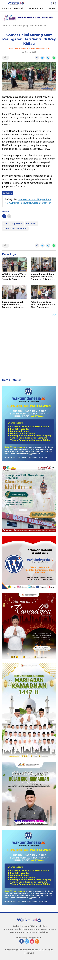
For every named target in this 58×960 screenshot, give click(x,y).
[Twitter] (26, 941)
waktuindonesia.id (19, 48)
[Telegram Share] (48, 58)
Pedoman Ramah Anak (42, 929)
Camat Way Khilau (13, 223)
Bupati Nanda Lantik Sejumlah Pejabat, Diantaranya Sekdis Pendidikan (13, 304)
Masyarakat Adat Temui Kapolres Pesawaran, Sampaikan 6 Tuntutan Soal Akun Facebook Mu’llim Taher (43, 277)
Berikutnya (7, 193)
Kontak (31, 932)
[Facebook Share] (37, 58)
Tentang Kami (17, 932)
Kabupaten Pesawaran (15, 228)
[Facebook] (21, 941)
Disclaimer (43, 932)
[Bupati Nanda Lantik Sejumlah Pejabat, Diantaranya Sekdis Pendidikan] (14, 292)
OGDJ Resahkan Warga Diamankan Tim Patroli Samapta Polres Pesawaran (14, 277)
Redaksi (17, 926)
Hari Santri (31, 223)
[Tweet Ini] (42, 58)
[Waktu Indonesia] (15, 3)
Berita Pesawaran (40, 48)
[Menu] (4, 3)
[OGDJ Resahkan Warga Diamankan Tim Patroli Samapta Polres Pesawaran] (14, 264)
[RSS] (37, 941)
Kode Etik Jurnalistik (34, 926)
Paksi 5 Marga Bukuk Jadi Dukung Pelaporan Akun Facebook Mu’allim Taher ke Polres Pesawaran (43, 304)
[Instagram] (32, 941)
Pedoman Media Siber (15, 929)
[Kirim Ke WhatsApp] (54, 58)
